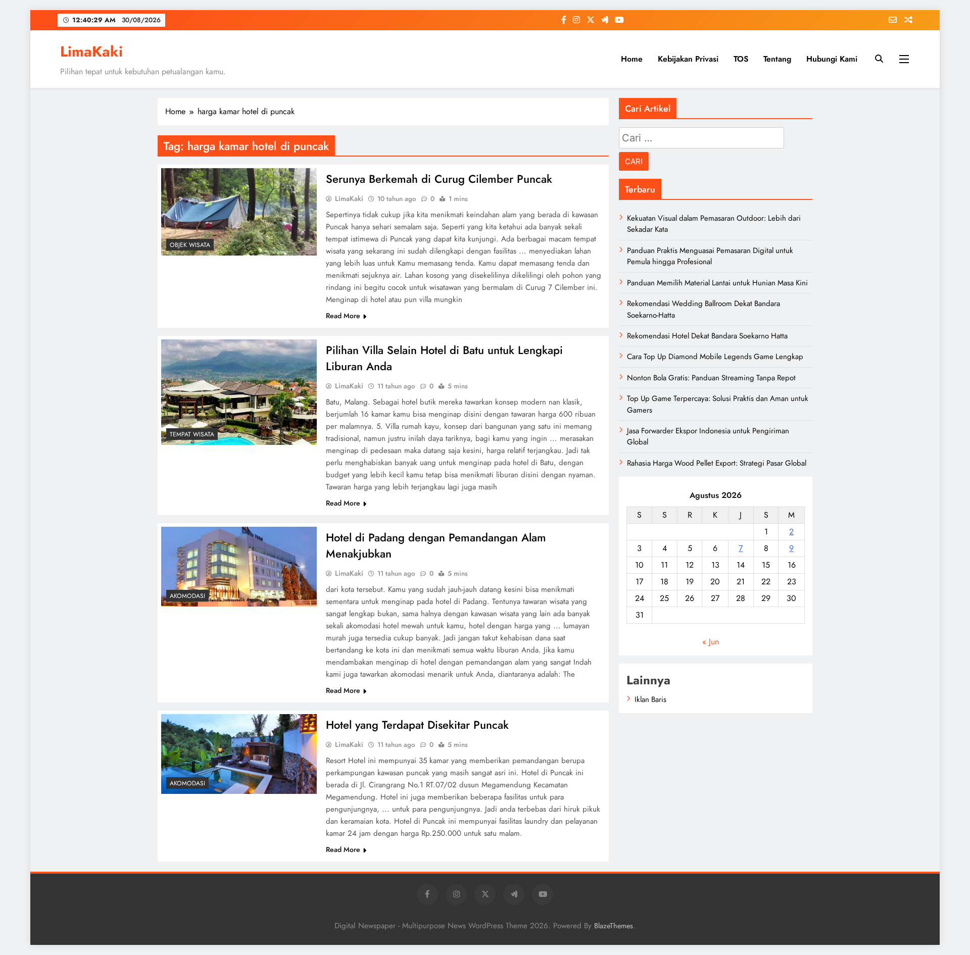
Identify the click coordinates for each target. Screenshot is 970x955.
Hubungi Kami (831, 59)
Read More (343, 316)
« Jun (710, 641)
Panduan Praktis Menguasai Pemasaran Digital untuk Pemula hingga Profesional (710, 256)
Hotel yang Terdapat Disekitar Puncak (417, 725)
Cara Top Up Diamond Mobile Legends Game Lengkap (715, 356)
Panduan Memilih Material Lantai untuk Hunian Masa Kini (717, 282)
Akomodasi (187, 595)
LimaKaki (91, 51)
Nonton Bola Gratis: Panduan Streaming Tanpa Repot (711, 377)
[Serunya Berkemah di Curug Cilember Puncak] (239, 212)
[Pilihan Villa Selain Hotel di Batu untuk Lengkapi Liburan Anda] (239, 392)
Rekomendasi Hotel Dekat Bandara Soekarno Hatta (707, 335)
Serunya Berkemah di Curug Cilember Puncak (439, 179)
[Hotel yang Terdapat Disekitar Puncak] (239, 754)
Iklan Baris (650, 699)
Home (632, 59)
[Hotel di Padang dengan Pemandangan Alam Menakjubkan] (239, 567)
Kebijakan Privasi (688, 59)
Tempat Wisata (192, 434)
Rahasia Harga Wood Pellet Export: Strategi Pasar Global (716, 463)
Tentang (777, 59)
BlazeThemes (613, 926)
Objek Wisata (190, 244)
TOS (741, 59)
